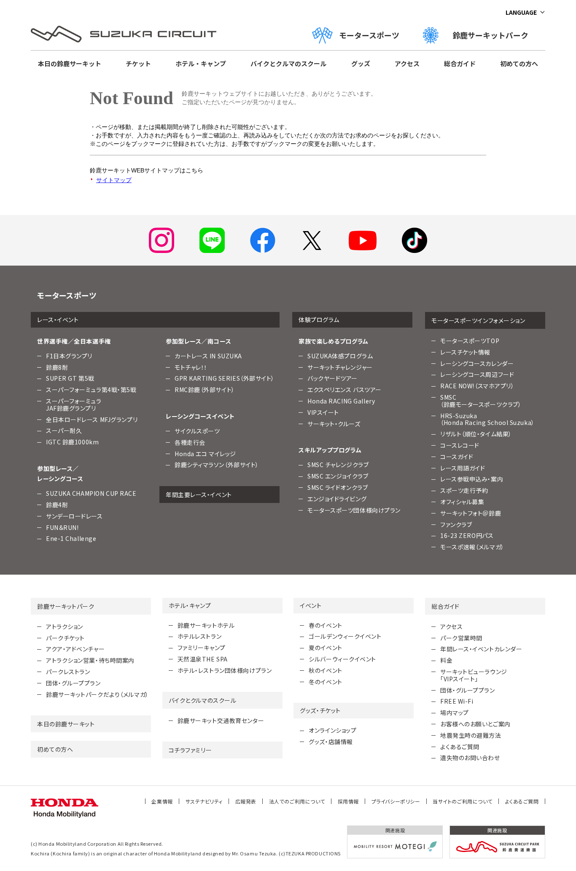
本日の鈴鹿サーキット (69, 63)
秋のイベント (325, 670)
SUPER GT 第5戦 (70, 378)
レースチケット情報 (465, 352)
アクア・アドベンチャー (75, 649)
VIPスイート (323, 412)
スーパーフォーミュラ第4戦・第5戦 (91, 389)
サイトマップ (114, 180)
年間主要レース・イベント (199, 494)
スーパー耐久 (64, 430)
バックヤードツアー (332, 378)
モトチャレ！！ (191, 367)
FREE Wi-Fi (457, 701)
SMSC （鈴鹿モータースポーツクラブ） (480, 401)
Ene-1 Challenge (71, 538)
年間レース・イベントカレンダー (481, 649)
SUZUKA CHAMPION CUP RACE (91, 493)
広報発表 (245, 801)
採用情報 (348, 801)
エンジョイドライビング (336, 499)
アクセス (407, 63)
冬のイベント (325, 681)
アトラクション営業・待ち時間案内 (90, 660)
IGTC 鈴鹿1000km (72, 442)
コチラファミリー (190, 750)
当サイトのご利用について (463, 801)
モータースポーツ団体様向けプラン (354, 510)
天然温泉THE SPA (203, 659)
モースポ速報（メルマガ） (472, 547)
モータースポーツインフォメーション (478, 320)
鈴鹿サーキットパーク (494, 35)
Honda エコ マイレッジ (205, 453)
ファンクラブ (456, 524)
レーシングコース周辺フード (477, 374)
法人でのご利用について (297, 801)
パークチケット (65, 638)
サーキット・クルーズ (334, 423)
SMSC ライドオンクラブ (337, 487)
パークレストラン (68, 671)
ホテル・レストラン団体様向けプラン (225, 670)
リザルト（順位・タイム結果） (476, 434)
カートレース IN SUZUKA (208, 356)
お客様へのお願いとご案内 (475, 724)
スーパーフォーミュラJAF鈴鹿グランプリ (74, 404)
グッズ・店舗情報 (331, 741)
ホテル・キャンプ (200, 63)
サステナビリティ (204, 801)
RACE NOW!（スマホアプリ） (477, 386)
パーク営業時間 (461, 638)
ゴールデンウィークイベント (345, 636)
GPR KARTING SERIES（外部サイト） (225, 378)
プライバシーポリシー (395, 801)
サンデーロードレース (74, 516)
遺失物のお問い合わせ (470, 757)
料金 (446, 660)
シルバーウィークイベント (342, 659)
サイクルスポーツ (197, 431)
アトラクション (64, 626)
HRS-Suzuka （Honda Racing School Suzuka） (487, 419)
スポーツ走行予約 (464, 490)
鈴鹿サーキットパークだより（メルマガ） (97, 694)
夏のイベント (325, 647)
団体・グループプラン (73, 683)
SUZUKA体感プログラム (340, 356)
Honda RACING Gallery (341, 401)
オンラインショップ (332, 730)
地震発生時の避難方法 (470, 735)
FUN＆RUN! (62, 527)
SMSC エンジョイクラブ (337, 476)
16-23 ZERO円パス (466, 535)
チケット (138, 63)
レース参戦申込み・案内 (471, 479)
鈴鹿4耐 (57, 504)
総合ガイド (460, 63)
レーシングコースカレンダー (477, 363)
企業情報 (161, 801)
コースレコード (459, 445)
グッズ (360, 63)
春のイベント (325, 625)
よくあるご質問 (459, 746)
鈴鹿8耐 (57, 367)
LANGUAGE (521, 12)
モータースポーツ (369, 35)
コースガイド (456, 456)
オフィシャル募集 (462, 501)
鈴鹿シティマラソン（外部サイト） (217, 464)
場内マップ (454, 712)
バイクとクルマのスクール (288, 63)
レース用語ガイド (462, 468)
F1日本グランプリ (69, 356)
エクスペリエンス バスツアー (344, 389)
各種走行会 (190, 442)
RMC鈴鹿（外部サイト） (205, 389)
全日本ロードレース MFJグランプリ (91, 419)
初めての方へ (519, 63)
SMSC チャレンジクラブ (338, 464)
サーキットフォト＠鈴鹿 (470, 513)
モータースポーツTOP (469, 340)
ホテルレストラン (199, 636)
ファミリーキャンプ (202, 647)
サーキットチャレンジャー (340, 367)
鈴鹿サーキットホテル (206, 625)
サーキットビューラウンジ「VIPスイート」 (473, 675)
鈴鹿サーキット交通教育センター (221, 720)
